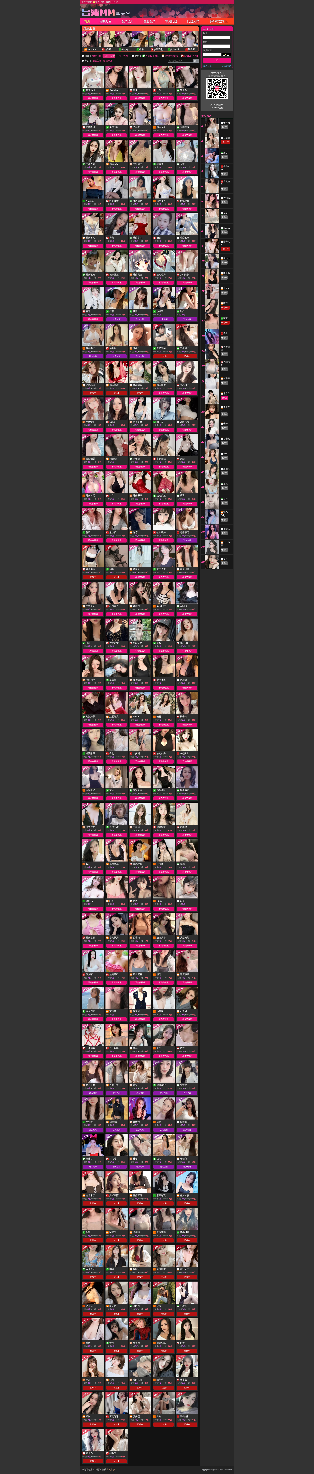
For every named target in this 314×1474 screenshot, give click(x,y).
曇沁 (225, 423)
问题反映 (193, 21)
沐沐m (226, 288)
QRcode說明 (217, 107)
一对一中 (225, 142)
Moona (226, 228)
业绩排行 (96, 55)
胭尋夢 (191, 49)
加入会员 (207, 66)
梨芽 (225, 559)
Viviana (226, 198)
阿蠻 (225, 318)
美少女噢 (174, 49)
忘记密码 (226, 66)
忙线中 (164, 356)
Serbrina (91, 49)
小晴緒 (226, 529)
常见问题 (171, 21)
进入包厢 (117, 319)
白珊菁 (226, 378)
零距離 (226, 273)
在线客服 (110, 1469)
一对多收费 (109, 55)
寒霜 (225, 484)
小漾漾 (226, 393)
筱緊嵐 (226, 438)
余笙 (225, 213)
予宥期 (226, 122)
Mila (225, 453)
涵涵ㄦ (226, 468)
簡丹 (225, 499)
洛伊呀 (108, 49)
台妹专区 (107, 60)
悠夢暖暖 (158, 49)
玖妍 (225, 153)
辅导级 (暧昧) (172, 55)
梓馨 (141, 49)
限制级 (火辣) (191, 55)
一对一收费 (122, 55)
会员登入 (127, 21)
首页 (87, 21)
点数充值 (105, 21)
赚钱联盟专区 (219, 21)
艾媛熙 (226, 138)
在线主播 (96, 60)
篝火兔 (124, 49)
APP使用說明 (216, 104)
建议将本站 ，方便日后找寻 (100, 2)
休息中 (224, 127)
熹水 (225, 333)
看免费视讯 (93, 98)
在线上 (224, 398)
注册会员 (149, 21)
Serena (226, 258)
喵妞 (225, 303)
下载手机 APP (217, 73)
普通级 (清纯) (152, 55)
